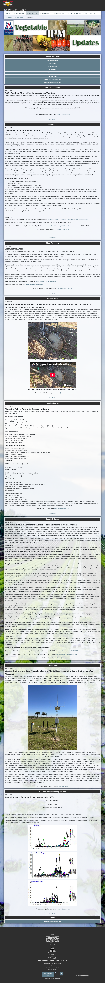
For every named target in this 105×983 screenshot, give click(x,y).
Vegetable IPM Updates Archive (52, 82)
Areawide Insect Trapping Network (52, 79)
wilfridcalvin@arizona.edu (61, 658)
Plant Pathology (52, 66)
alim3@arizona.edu (62, 786)
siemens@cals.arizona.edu (63, 393)
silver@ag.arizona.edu (62, 229)
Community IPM (59, 13)
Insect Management (52, 60)
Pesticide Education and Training (77, 13)
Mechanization (52, 69)
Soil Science (52, 63)
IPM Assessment (45, 13)
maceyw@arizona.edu (63, 114)
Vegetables (19, 17)
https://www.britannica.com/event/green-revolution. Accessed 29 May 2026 (69, 219)
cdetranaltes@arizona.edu (64, 288)
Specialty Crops (52, 76)
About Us (92, 13)
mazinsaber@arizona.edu (61, 508)
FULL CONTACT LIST (48, 974)
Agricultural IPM (32, 13)
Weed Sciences (52, 73)
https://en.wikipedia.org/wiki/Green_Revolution (61, 226)
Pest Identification (18, 13)
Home (8, 13)
